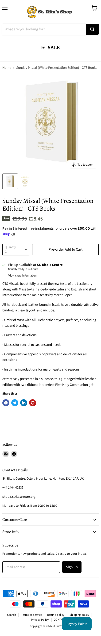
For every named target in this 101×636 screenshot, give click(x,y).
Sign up (72, 567)
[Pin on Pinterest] (32, 402)
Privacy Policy (40, 620)
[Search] (92, 29)
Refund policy (55, 615)
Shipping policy (79, 615)
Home (6, 68)
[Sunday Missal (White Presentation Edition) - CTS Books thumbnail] (10, 181)
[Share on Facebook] (5, 402)
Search (11, 615)
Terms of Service (31, 615)
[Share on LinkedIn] (23, 402)
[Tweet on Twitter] (14, 402)
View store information (22, 275)
